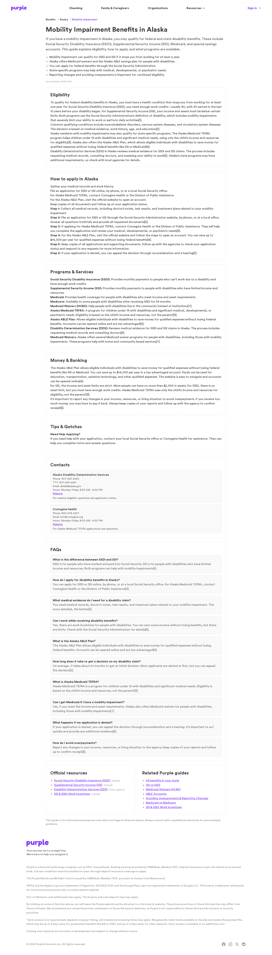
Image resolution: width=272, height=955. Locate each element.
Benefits (51, 19)
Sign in (252, 8)
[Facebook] (224, 944)
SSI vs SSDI (153, 785)
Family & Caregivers (115, 8)
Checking (75, 8)
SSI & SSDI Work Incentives (72, 793)
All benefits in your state (162, 780)
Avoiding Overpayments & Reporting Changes (177, 798)
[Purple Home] (19, 8)
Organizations (158, 8)
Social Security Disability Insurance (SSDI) (82, 780)
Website (58, 493)
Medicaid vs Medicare (161, 802)
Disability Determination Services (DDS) (81, 789)
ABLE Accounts (156, 793)
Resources (194, 8)
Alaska (64, 19)
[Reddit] (244, 944)
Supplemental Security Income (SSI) (78, 785)
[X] (237, 944)
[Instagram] (230, 944)
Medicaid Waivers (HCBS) (163, 789)
